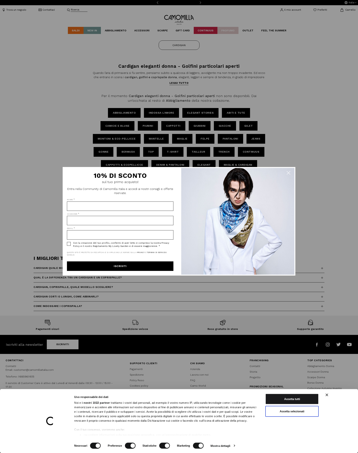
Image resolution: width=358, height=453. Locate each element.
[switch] (130, 446)
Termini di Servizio (157, 252)
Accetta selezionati (292, 411)
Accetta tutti (292, 399)
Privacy (141, 252)
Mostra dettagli (220, 445)
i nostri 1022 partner (96, 402)
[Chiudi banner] (327, 395)
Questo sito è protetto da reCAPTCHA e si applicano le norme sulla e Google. (117, 254)
